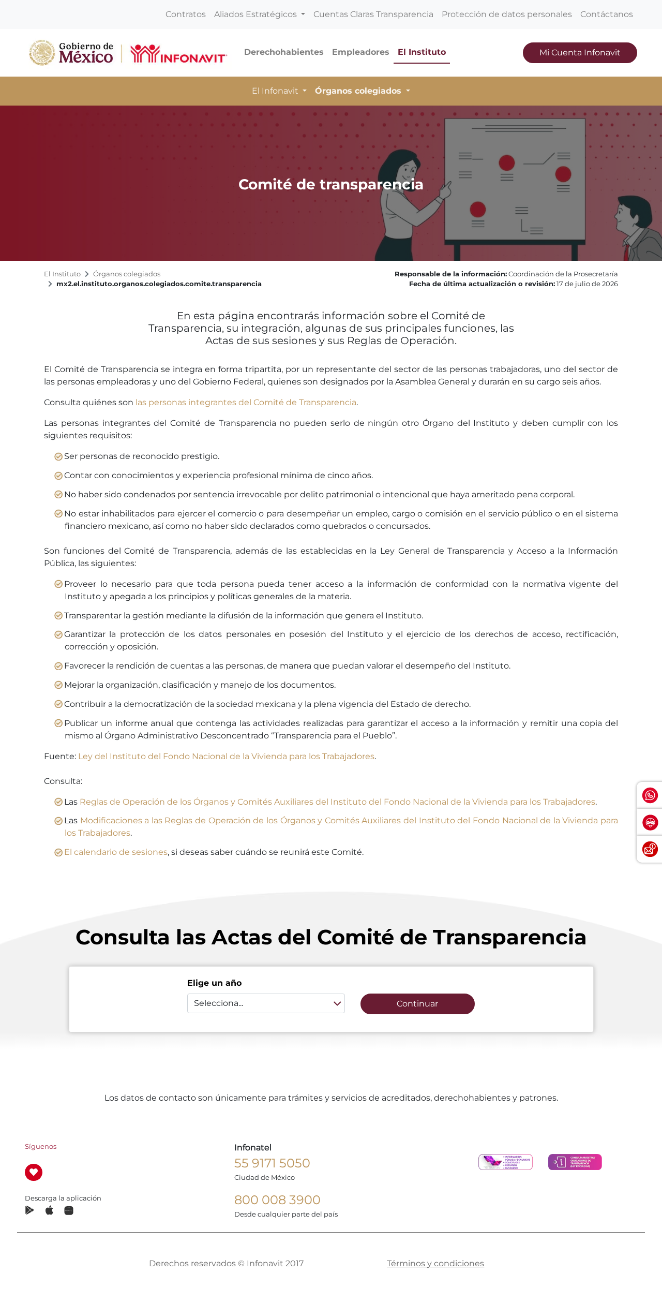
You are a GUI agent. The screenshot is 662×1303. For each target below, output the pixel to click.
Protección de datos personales (507, 14)
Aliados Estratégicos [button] (256, 14)
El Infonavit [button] (276, 91)
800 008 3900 (277, 1199)
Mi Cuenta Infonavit (580, 52)
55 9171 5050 (272, 1163)
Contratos (186, 14)
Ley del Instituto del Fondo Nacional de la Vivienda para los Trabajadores (226, 756)
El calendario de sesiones (116, 852)
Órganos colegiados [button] (359, 91)
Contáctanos (606, 14)
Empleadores (360, 52)
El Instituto (422, 52)
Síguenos (40, 1146)
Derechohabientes (284, 52)
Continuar (417, 1004)
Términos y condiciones (435, 1263)
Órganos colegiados (126, 274)
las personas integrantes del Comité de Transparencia (246, 402)
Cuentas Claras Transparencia (373, 14)
